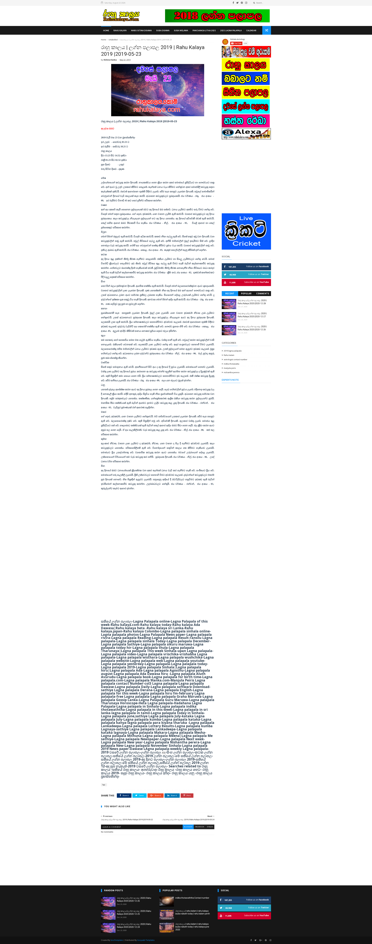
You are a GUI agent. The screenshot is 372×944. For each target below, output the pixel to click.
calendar (251, 30)
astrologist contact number (235, 359)
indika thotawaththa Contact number (192, 898)
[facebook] (233, 3)
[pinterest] (242, 3)
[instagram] (246, 3)
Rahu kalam (229, 355)
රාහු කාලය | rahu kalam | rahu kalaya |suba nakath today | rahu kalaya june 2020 (192, 927)
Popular (246, 293)
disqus (210, 827)
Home (106, 30)
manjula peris (230, 368)
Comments (262, 293)
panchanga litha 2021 (204, 30)
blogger (188, 827)
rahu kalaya (120, 30)
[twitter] (237, 3)
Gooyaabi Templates (145, 940)
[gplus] (260, 940)
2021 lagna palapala (231, 30)
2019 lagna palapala (233, 350)
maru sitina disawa (141, 30)
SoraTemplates (117, 940)
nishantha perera (231, 372)
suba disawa (162, 30)
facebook (199, 827)
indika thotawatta (231, 364)
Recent (229, 293)
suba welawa (181, 30)
